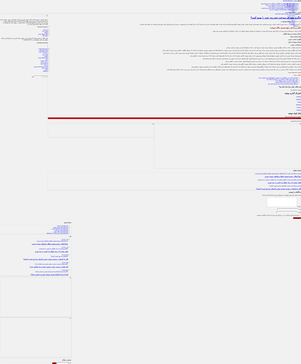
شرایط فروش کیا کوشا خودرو (60, 228)
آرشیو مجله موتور (43, 51)
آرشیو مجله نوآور (43, 50)
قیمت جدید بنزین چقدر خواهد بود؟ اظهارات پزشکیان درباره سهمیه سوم (279, 3)
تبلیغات (293, 11)
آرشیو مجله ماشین (43, 48)
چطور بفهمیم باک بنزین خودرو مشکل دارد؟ (287, 80)
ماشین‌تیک (45, 35)
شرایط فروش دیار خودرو (61, 230)
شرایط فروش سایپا (62, 225)
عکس (293, 24)
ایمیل (299, 212)
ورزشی (293, 20)
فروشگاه (295, 26)
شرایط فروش (291, 18)
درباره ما (45, 29)
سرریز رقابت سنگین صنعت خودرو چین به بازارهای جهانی (283, 6)
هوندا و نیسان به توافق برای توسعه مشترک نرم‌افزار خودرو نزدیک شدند (279, 8)
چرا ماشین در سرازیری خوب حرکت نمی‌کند (286, 82)
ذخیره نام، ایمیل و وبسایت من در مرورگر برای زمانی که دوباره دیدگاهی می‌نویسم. (278, 215)
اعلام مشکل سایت (43, 34)
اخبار (296, 14)
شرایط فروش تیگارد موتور (61, 231)
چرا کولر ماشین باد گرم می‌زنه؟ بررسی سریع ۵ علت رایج (283, 83)
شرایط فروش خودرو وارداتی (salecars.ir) (57, 233)
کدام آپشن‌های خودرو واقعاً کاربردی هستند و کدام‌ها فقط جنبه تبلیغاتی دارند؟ (278, 77)
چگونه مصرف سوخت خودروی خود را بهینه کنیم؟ (276, 17)
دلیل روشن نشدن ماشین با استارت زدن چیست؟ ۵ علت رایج (282, 79)
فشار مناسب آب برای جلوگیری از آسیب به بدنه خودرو (284, 182)
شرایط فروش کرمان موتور (60, 227)
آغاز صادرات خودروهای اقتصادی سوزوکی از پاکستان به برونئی (282, 5)
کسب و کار (292, 23)
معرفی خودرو (291, 15)
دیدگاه (299, 206)
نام (300, 209)
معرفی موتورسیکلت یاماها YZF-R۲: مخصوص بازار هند (283, 9)
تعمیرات (293, 90)
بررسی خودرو (291, 17)
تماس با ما (45, 31)
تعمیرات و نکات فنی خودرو (288, 21)
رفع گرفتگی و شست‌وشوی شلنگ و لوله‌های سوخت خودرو (283, 176)
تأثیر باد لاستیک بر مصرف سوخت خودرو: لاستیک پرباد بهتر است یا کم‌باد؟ (278, 189)
